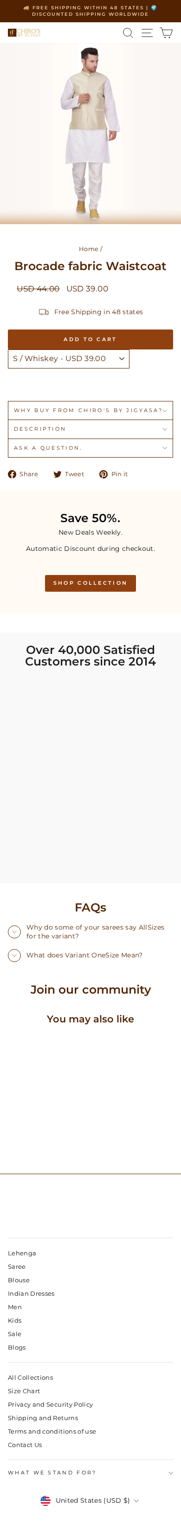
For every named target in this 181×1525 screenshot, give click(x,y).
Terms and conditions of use (52, 1431)
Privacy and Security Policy (50, 1404)
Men (15, 1307)
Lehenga (22, 1253)
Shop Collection (90, 583)
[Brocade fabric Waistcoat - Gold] (34, 1141)
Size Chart (24, 1391)
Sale (14, 1334)
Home (88, 249)
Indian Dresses (31, 1293)
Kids (14, 1320)
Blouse (19, 1280)
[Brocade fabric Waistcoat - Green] (13, 1141)
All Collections (30, 1377)
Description (40, 429)
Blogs (17, 1347)
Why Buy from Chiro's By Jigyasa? (88, 410)
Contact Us (25, 1444)
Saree (17, 1266)
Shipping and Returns (43, 1418)
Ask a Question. (48, 448)
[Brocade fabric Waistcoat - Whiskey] (23, 1141)
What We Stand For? (52, 1472)
